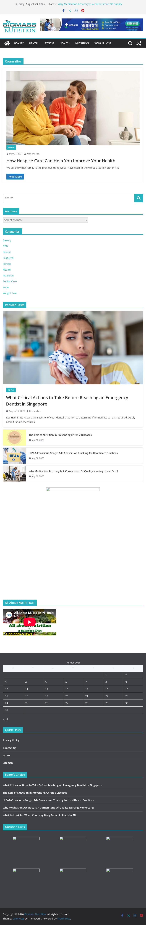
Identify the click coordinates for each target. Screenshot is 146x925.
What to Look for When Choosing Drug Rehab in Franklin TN (39, 815)
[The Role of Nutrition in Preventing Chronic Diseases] (14, 437)
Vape (6, 287)
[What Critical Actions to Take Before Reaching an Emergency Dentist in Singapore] (73, 347)
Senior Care (10, 281)
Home (6, 755)
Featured (8, 258)
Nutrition (82, 43)
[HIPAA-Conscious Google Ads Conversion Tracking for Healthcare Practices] (14, 456)
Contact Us (9, 748)
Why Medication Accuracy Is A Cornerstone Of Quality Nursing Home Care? (73, 471)
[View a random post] (139, 43)
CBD (5, 246)
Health (65, 43)
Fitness (49, 43)
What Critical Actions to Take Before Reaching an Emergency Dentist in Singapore (67, 401)
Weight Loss (103, 43)
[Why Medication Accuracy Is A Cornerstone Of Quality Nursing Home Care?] (14, 474)
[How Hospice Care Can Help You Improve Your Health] (73, 108)
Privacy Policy (11, 740)
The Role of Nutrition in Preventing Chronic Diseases (60, 435)
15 (106, 689)
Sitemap (8, 763)
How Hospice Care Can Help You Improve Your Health (60, 161)
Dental (34, 43)
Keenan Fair (35, 411)
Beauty (19, 43)
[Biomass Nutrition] (7, 43)
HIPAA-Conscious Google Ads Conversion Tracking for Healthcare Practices (73, 453)
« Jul (5, 719)
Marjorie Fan (33, 153)
